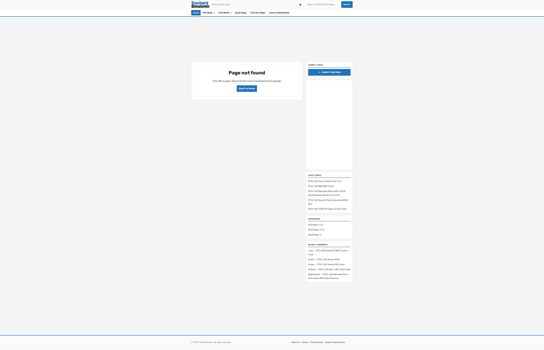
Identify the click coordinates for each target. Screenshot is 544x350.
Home (196, 12)
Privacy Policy (317, 342)
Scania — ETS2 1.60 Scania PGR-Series (326, 264)
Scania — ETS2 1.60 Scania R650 (324, 259)
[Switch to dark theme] (300, 4)
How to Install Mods (279, 12)
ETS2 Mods (224, 12)
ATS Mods (208, 12)
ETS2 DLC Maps (257, 12)
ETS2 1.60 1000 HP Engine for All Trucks (327, 208)
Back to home (247, 88)
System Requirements (335, 342)
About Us (295, 342)
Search (347, 4)
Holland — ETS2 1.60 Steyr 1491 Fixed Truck (329, 269)
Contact (305, 342)
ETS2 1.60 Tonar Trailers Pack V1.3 (324, 181)
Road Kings (240, 12)
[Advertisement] (272, 38)
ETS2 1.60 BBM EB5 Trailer (321, 186)
